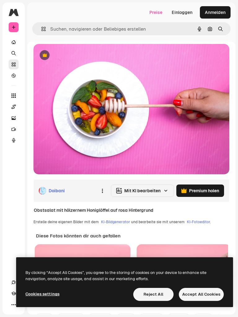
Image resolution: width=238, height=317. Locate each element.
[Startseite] (14, 42)
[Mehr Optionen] (102, 191)
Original (73, 56)
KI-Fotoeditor (198, 221)
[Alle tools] (14, 96)
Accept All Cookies (201, 294)
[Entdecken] (14, 75)
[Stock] (14, 64)
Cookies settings (42, 294)
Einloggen (182, 12)
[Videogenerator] (14, 129)
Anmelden (215, 12)
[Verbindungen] (14, 282)
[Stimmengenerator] (14, 140)
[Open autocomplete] (41, 29)
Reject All (153, 294)
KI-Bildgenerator (115, 221)
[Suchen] (14, 53)
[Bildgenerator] (14, 118)
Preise (155, 12)
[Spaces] (14, 107)
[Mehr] (14, 305)
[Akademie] (14, 293)
